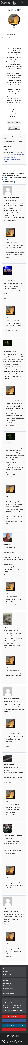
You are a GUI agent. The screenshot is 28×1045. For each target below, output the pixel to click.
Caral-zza (9, 136)
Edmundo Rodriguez (17, 156)
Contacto (17, 1036)
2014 (14, 1007)
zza (7, 34)
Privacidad (8, 1036)
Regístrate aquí (6, 177)
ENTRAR (6, 971)
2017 (4, 1007)
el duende (6, 349)
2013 (18, 1007)
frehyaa (14, 154)
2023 (4, 1005)
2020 (14, 1005)
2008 (14, 1010)
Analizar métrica (7, 983)
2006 (21, 1010)
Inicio (3, 34)
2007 (18, 1010)
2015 (11, 1007)
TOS (12, 1036)
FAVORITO (15, 128)
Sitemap (7, 1035)
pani (10, 161)
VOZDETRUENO (7, 154)
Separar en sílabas (7, 985)
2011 (4, 1010)
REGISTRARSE (8, 974)
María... (19, 159)
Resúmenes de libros (8, 988)
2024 (11, 1002)
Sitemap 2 (12, 1035)
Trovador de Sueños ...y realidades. (13, 835)
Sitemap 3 (18, 1035)
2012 (21, 1007)
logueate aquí (6, 179)
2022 (8, 1005)
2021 (11, 1005)
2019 (18, 1005)
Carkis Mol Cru (7, 156)
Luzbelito (5, 161)
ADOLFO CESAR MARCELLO (10, 158)
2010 (8, 1010)
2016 (8, 1007)
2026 (4, 1002)
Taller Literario (6, 991)
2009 (11, 1010)
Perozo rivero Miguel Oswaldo (11, 197)
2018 (21, 1005)
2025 (8, 1002)
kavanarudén (20, 154)
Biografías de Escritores (8, 993)
